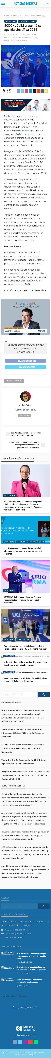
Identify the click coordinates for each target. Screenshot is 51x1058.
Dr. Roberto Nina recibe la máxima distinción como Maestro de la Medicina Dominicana (25, 663)
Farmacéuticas (24, 640)
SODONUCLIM (26, 130)
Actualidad (10, 21)
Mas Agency (19, 937)
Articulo (21, 542)
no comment (28, 35)
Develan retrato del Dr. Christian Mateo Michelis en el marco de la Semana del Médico (25, 679)
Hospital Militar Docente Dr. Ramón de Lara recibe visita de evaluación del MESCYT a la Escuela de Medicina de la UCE (25, 775)
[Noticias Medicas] (25, 1028)
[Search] (47, 3)
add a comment (15, 381)
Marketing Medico (36, 542)
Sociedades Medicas (27, 21)
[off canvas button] (3, 3)
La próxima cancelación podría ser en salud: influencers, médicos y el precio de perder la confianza (23, 551)
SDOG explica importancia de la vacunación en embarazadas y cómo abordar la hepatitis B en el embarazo (25, 873)
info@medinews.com (21, 933)
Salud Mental (10, 495)
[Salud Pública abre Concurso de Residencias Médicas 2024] (7, 979)
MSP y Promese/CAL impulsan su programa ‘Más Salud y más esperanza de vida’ (25, 854)
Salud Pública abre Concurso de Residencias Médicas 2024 (29, 981)
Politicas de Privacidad (25, 1035)
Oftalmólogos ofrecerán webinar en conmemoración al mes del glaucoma (31, 968)
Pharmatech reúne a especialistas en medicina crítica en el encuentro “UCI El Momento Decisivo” (25, 647)
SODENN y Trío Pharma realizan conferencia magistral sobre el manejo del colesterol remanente (22, 600)
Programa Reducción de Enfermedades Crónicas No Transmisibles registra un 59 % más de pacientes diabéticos (24, 820)
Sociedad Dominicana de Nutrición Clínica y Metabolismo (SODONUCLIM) (21, 38)
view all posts (25, 415)
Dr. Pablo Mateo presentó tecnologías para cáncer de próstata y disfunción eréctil (32, 956)
